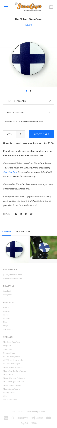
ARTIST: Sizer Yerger (11, 363)
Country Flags (9, 353)
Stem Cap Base (10, 172)
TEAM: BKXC (8, 374)
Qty (9, 134)
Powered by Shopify (36, 411)
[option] (28, 59)
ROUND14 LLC (20, 411)
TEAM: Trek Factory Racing (14, 371)
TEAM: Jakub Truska (11, 389)
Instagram (7, 295)
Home (6, 307)
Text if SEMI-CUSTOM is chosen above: (23, 121)
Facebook (7, 291)
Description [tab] (23, 231)
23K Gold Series (10, 400)
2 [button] (30, 91)
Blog (5, 322)
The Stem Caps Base (11, 342)
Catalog (6, 311)
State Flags (7, 349)
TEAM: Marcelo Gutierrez (14, 378)
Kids (5, 396)
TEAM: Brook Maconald (13, 367)
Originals (7, 345)
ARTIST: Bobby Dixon (11, 356)
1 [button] (26, 91)
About (5, 315)
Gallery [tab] (6, 231)
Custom (6, 318)
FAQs (5, 325)
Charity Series (9, 392)
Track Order (8, 329)
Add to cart (41, 134)
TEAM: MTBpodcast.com (13, 382)
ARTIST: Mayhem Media (13, 360)
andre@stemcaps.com (12, 278)
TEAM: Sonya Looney (12, 385)
